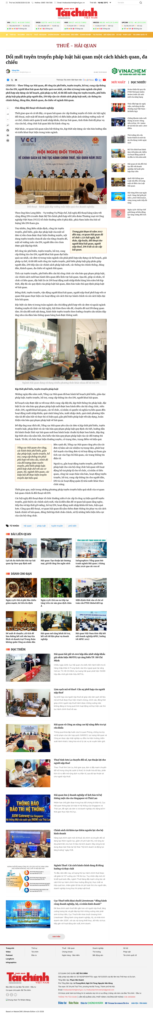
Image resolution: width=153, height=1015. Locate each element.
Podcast (9, 955)
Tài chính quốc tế (140, 35)
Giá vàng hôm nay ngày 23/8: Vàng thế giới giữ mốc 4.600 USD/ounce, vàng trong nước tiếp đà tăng (137, 198)
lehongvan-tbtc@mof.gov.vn (21, 72)
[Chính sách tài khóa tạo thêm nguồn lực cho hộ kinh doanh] (28, 844)
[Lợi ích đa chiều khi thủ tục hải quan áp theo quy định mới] (21, 548)
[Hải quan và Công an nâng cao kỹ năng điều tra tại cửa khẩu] (28, 738)
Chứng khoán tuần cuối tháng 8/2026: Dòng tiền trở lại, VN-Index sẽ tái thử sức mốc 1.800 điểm (137, 123)
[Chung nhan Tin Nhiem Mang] (18, 1000)
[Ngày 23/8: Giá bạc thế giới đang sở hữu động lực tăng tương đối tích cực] (118, 213)
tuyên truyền (57, 526)
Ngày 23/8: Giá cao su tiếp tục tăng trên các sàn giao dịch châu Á (56, 603)
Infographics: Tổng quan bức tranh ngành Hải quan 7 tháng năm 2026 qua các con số (90, 563)
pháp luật (41, 526)
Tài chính (21, 35)
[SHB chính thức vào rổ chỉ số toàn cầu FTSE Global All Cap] (91, 588)
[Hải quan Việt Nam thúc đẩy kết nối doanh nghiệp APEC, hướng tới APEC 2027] (91, 621)
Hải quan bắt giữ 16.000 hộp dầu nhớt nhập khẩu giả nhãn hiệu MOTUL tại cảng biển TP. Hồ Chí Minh (79, 657)
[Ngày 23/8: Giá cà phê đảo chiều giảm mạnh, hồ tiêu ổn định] (21, 588)
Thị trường (97, 35)
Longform (10, 959)
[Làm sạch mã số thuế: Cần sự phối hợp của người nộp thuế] (28, 703)
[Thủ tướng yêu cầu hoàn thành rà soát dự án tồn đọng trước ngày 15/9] (118, 139)
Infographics (11, 962)
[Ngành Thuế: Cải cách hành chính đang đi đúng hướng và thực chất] (28, 879)
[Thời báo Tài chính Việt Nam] (76, 12)
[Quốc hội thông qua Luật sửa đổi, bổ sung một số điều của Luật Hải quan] (118, 182)
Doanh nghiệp (85, 35)
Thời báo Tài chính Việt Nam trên (69, 80)
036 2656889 (129, 997)
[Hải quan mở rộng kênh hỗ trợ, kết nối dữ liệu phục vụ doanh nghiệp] (56, 621)
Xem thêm (56, 936)
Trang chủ (10, 948)
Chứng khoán (53, 35)
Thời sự (13, 35)
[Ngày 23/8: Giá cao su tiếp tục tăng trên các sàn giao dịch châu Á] (56, 588)
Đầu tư (29, 35)
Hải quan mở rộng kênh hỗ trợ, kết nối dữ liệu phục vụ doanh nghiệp (56, 636)
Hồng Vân (15, 70)
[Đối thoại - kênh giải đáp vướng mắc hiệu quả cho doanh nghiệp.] (61, 202)
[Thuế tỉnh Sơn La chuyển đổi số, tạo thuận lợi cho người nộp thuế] (28, 773)
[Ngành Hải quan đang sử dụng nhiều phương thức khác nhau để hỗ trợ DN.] (61, 378)
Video (8, 952)
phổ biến (72, 526)
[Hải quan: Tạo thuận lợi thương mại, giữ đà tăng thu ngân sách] (56, 548)
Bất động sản (109, 35)
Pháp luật (127, 35)
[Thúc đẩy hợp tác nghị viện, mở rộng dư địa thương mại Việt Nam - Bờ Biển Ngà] (118, 107)
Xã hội (118, 35)
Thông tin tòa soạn (67, 997)
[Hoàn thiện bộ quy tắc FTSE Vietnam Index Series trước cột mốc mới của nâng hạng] (118, 93)
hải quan (27, 526)
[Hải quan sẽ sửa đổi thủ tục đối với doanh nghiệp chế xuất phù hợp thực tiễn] (118, 167)
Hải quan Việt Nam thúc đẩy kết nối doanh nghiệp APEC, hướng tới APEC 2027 (91, 636)
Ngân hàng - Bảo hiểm (69, 35)
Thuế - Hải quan (40, 35)
